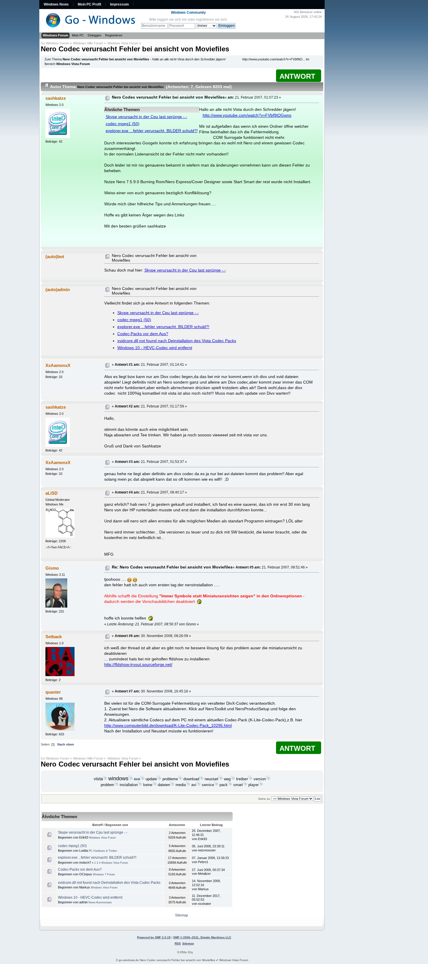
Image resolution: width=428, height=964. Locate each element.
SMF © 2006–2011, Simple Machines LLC (202, 937)
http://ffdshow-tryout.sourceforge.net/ (138, 664)
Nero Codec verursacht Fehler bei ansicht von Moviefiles (135, 49)
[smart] (245, 785)
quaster (53, 692)
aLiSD (51, 493)
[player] (261, 785)
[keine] (154, 785)
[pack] (230, 785)
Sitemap (181, 915)
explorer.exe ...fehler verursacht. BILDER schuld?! (152, 131)
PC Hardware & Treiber (103, 850)
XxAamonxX (57, 365)
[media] (188, 785)
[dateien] (172, 785)
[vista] (105, 779)
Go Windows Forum (55, 43)
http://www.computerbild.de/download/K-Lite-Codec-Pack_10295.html (168, 725)
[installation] (140, 785)
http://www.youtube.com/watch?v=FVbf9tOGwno (247, 115)
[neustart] (220, 779)
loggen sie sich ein (172, 20)
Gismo (52, 568)
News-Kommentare (100, 902)
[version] (268, 779)
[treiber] (250, 779)
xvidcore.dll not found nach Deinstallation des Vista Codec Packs (176, 341)
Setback (53, 636)
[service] (216, 785)
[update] (159, 779)
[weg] (233, 779)
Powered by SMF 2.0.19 (154, 937)
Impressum (119, 4)
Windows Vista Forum (122, 43)
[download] (201, 779)
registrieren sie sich (211, 20)
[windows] (130, 779)
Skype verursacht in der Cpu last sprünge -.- (146, 117)
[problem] (116, 785)
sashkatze (55, 98)
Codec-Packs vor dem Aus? (142, 334)
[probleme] (180, 779)
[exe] (142, 779)
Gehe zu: (264, 798)
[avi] (198, 785)
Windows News (56, 4)
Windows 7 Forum (104, 874)
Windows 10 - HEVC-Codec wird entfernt (154, 348)
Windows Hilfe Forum (88, 43)
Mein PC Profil (89, 4)
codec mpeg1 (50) (122, 124)
